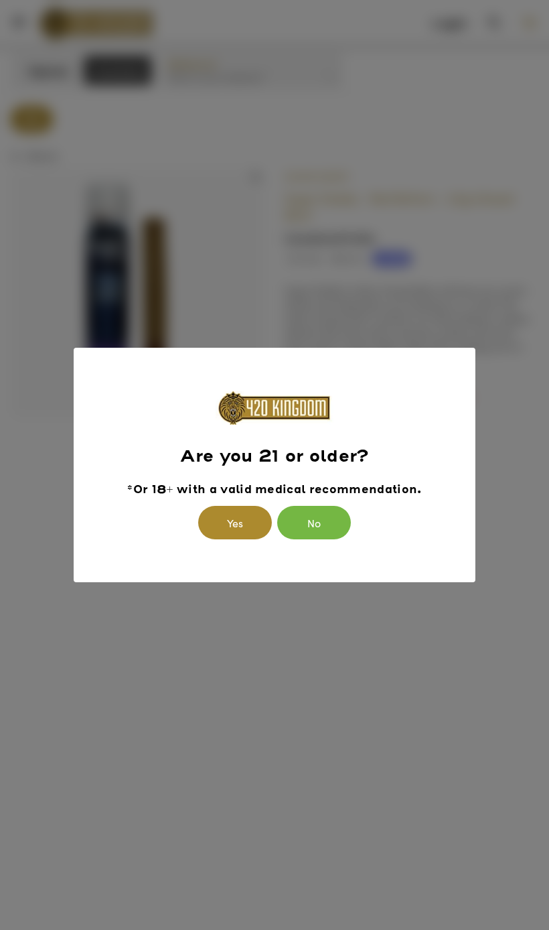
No (314, 522)
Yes (235, 522)
